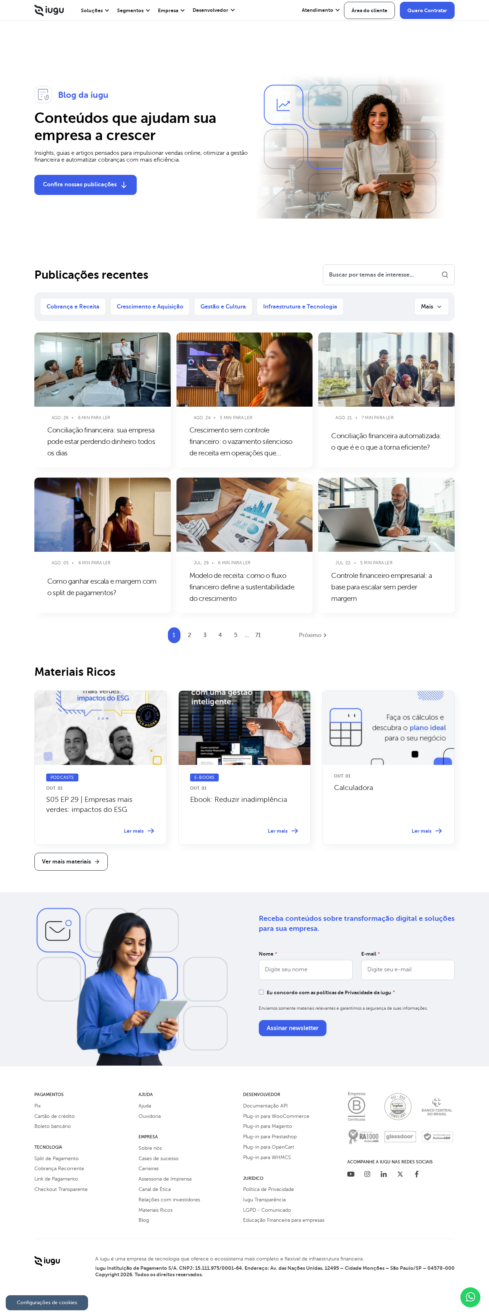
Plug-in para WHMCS (267, 1157)
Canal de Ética (155, 1189)
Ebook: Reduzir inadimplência (238, 799)
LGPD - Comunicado (267, 1210)
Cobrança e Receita (73, 306)
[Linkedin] (383, 1175)
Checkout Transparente (61, 1189)
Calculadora (353, 788)
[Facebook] (416, 1175)
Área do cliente (369, 10)
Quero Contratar (427, 10)
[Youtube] (350, 1175)
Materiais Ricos (156, 1210)
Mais (427, 306)
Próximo (310, 635)
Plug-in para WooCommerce (276, 1116)
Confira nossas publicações (80, 184)
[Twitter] (400, 1175)
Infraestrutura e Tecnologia (300, 306)
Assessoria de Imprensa (165, 1179)
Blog (144, 1220)
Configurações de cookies (47, 1302)
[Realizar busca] (445, 274)
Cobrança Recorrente (59, 1168)
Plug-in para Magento (267, 1126)
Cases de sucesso (159, 1158)
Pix (37, 1106)
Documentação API (265, 1106)
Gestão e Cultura (223, 306)
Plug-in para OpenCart (268, 1147)
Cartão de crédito (54, 1116)
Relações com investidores (169, 1199)
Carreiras (149, 1168)
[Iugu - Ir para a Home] (49, 10)
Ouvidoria (150, 1116)
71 (258, 635)
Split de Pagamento (56, 1158)
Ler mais (134, 831)
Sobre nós (150, 1148)
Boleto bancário (52, 1126)
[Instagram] (367, 1175)
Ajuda (145, 1106)
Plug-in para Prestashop (270, 1136)
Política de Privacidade (268, 1189)
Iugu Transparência (264, 1199)
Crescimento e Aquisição (150, 306)
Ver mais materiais (66, 861)
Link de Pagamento (56, 1179)
